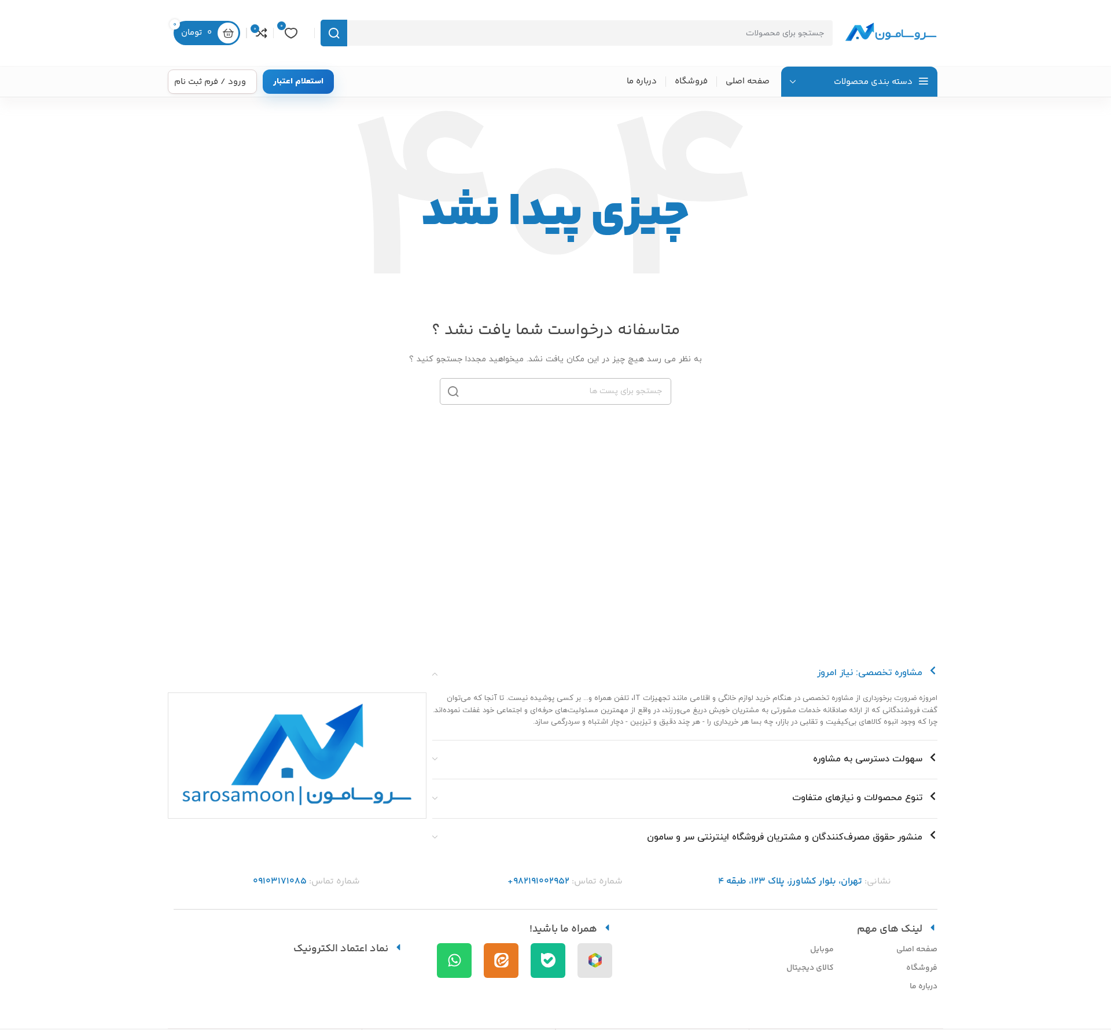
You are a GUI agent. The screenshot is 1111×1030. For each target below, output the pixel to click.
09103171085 (280, 881)
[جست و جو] (334, 33)
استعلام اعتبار (298, 81)
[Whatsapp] (454, 960)
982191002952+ (538, 881)
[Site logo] (891, 32)
